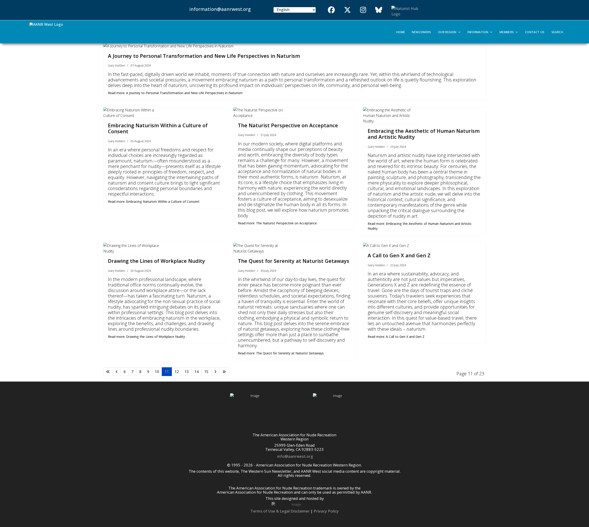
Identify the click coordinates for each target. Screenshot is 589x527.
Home (400, 32)
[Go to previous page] (117, 371)
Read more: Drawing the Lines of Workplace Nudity (146, 336)
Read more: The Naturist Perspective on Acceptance (277, 223)
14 (196, 371)
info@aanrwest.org (295, 456)
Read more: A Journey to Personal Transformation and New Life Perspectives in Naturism (175, 93)
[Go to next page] (215, 371)
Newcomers (421, 32)
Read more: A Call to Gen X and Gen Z (396, 336)
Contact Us (535, 32)
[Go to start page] (108, 371)
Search (557, 32)
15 (206, 371)
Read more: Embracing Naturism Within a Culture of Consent (153, 201)
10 (157, 371)
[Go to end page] (224, 371)
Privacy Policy (326, 511)
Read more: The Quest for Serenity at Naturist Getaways (281, 353)
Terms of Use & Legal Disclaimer (280, 511)
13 (187, 371)
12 (177, 371)
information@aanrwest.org (220, 9)
